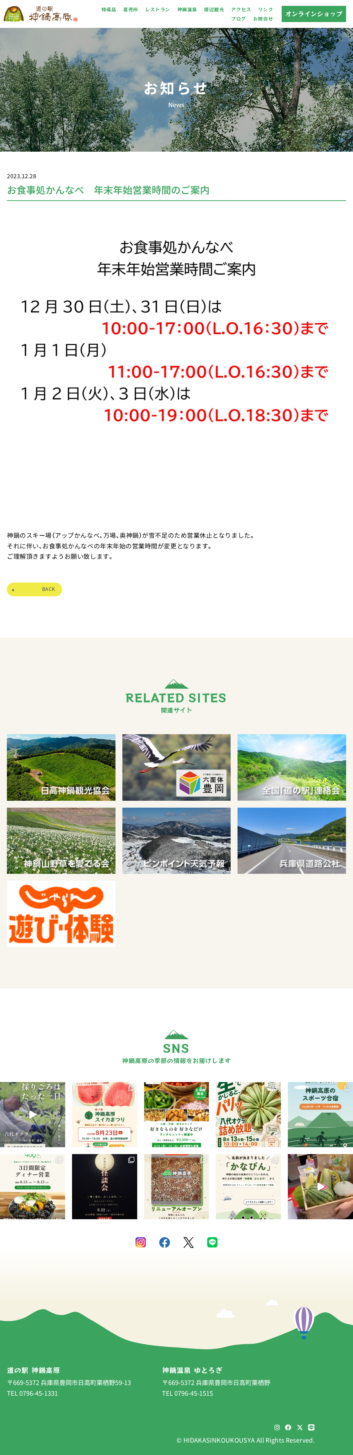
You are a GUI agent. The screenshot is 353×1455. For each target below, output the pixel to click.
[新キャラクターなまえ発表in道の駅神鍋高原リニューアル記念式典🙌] (320, 1186)
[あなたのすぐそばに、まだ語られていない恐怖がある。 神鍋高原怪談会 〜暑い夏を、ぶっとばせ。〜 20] (104, 1186)
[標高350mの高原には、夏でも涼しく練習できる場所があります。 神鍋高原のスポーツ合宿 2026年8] (320, 1114)
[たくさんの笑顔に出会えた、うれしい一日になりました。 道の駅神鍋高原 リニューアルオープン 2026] (176, 1186)
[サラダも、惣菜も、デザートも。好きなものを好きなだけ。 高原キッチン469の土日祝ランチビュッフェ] (176, 1114)
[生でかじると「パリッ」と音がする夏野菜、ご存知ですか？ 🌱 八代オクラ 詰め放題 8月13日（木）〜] (248, 1114)
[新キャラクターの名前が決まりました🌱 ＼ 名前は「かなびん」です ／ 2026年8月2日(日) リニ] (248, 1186)
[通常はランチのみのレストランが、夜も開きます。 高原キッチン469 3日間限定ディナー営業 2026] (32, 1186)
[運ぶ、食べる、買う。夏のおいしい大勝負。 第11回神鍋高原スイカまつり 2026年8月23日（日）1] (104, 1114)
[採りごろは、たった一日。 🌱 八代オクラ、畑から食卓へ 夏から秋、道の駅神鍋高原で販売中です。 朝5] (32, 1114)
